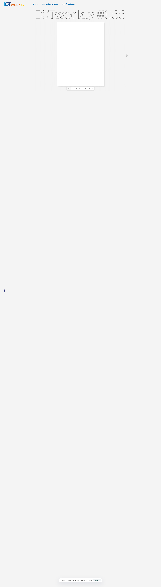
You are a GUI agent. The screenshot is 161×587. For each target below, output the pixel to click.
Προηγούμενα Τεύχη (50, 4)
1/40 (69, 88)
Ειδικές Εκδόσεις (69, 4)
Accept (97, 580)
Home (35, 4)
